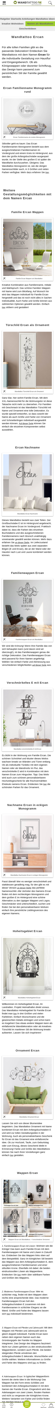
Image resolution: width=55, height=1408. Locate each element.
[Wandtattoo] (27, 3)
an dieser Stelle (22, 542)
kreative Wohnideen (13, 23)
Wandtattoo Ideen (45, 19)
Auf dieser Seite (26, 423)
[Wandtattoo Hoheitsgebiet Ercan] (27, 966)
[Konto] (4, 1405)
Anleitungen (28, 19)
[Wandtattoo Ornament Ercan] (27, 1085)
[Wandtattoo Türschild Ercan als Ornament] (27, 360)
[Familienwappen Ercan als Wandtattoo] (27, 608)
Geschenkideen (27, 28)
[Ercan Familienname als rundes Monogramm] (27, 116)
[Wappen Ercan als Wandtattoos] (27, 1208)
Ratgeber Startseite (10, 19)
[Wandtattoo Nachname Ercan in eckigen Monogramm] (27, 843)
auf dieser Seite (39, 665)
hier (47, 172)
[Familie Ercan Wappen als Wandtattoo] (27, 247)
